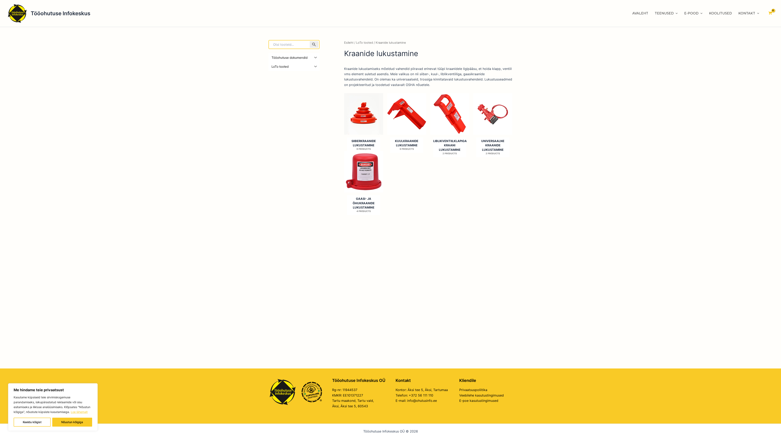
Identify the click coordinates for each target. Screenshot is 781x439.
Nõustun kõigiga (72, 422)
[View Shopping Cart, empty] (770, 13)
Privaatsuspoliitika (473, 390)
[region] (53, 407)
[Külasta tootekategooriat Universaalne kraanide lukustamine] (492, 114)
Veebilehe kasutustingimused (481, 395)
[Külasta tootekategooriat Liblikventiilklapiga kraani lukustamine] (449, 114)
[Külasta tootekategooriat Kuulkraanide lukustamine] (406, 114)
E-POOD (691, 13)
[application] (676, 13)
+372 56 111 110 (421, 395)
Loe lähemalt (79, 412)
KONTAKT (746, 13)
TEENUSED (664, 13)
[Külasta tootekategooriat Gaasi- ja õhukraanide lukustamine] (363, 172)
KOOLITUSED (720, 13)
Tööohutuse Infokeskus (60, 13)
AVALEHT (640, 13)
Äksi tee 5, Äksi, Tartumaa (428, 390)
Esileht (348, 43)
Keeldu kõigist (32, 422)
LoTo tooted (364, 43)
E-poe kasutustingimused (478, 401)
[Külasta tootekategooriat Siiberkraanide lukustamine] (363, 114)
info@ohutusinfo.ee (422, 401)
